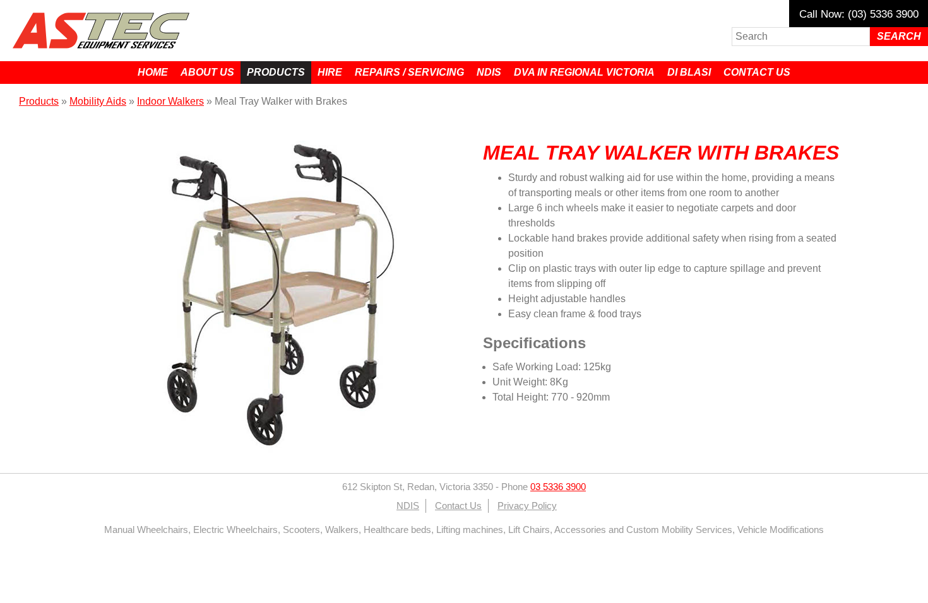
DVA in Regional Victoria (584, 72)
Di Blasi (689, 72)
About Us (207, 72)
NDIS (489, 72)
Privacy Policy (527, 506)
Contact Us (756, 72)
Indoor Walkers (170, 101)
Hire (330, 72)
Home (153, 72)
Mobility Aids (97, 101)
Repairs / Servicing (409, 72)
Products (276, 72)
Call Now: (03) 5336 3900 (859, 14)
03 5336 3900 (558, 487)
